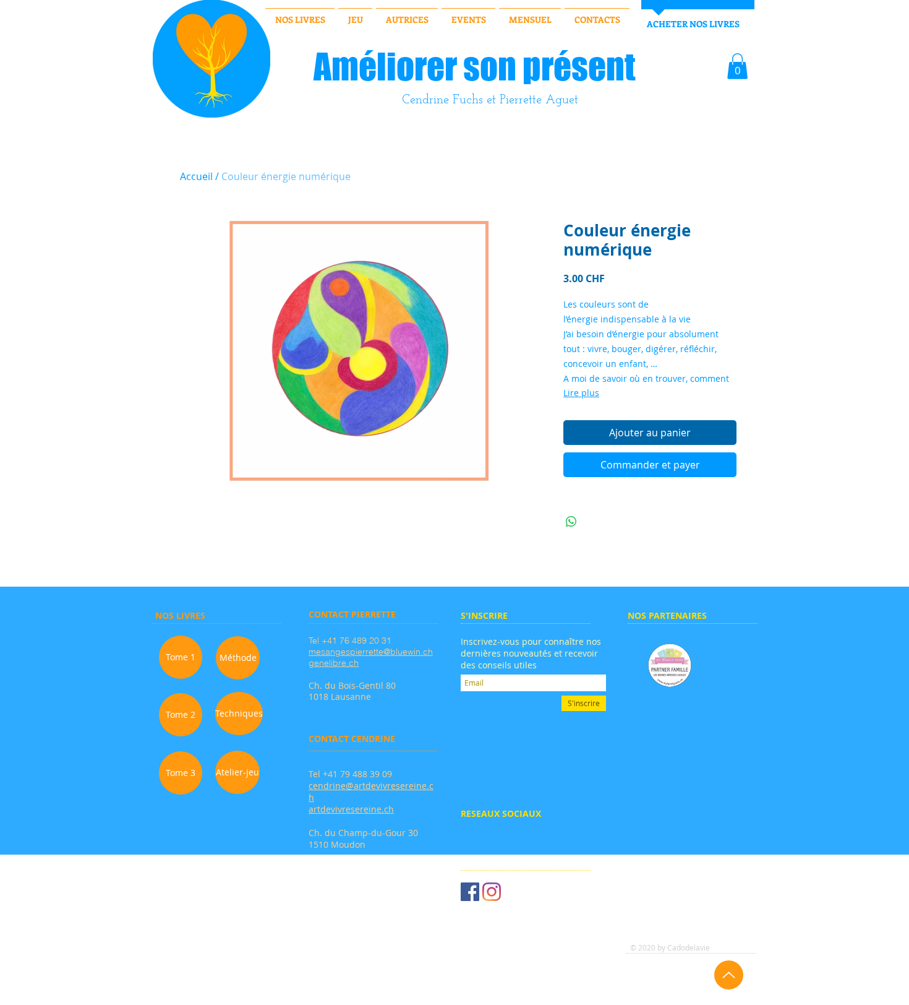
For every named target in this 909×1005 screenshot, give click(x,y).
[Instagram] (491, 891)
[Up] (728, 975)
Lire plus (581, 393)
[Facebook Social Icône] (470, 891)
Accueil (196, 176)
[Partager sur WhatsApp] (571, 521)
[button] (737, 66)
